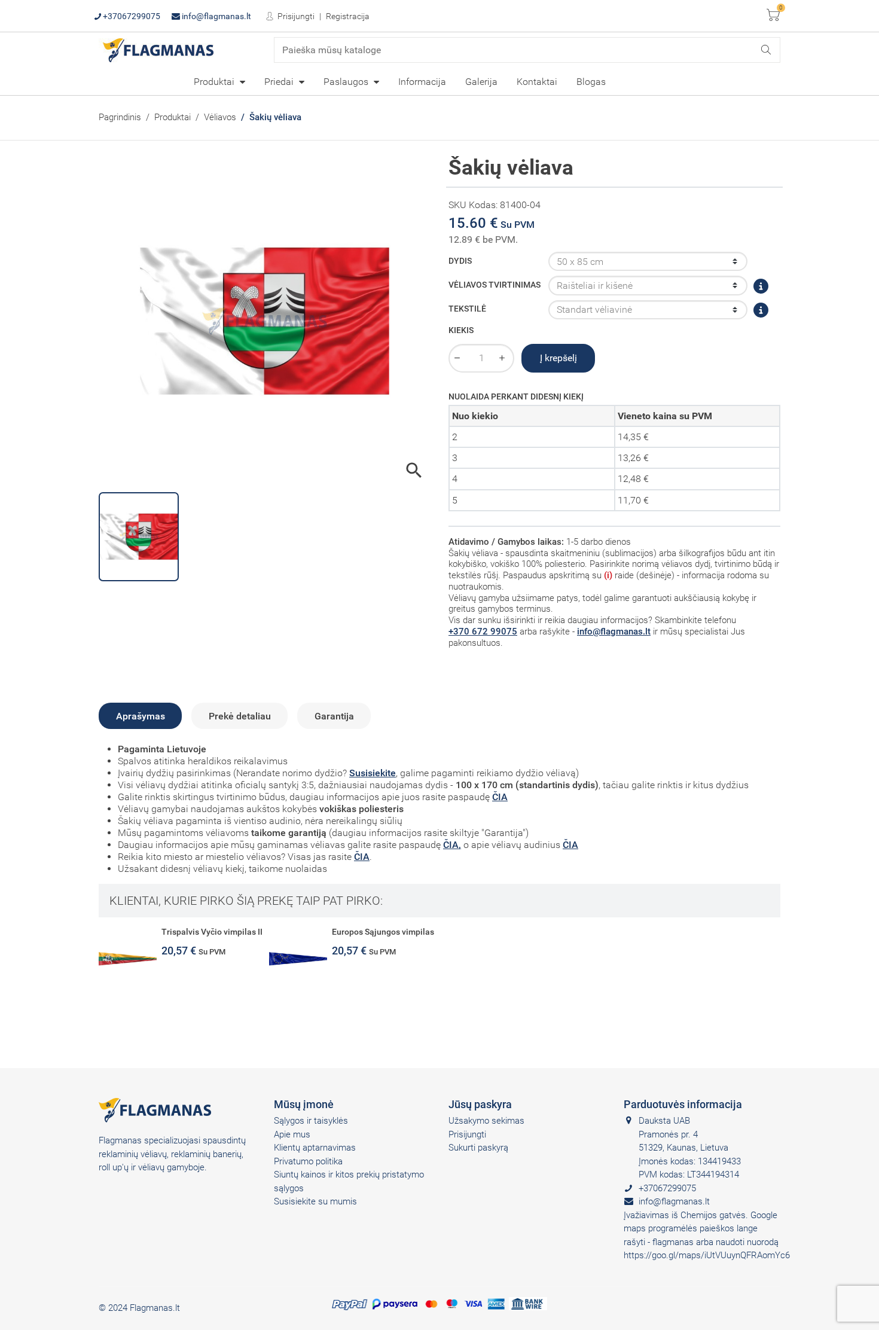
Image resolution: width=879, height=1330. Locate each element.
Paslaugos (347, 81)
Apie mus (292, 1134)
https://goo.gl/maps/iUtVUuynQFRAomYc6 (707, 1255)
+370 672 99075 (482, 631)
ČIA (500, 797)
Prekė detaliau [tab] (240, 716)
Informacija (422, 81)
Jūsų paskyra (480, 1104)
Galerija (481, 81)
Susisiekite (372, 773)
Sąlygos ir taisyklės (311, 1120)
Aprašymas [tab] (140, 716)
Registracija (348, 16)
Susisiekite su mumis (315, 1201)
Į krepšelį (558, 358)
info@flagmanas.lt (215, 16)
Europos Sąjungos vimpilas (383, 932)
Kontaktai (537, 81)
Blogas (591, 81)
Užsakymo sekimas (486, 1120)
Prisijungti (295, 16)
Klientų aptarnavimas (315, 1147)
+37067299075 (130, 16)
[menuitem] (219, 81)
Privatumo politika (308, 1161)
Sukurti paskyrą (478, 1147)
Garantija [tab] (334, 716)
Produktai (215, 81)
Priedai (280, 81)
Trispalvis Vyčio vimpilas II (212, 932)
